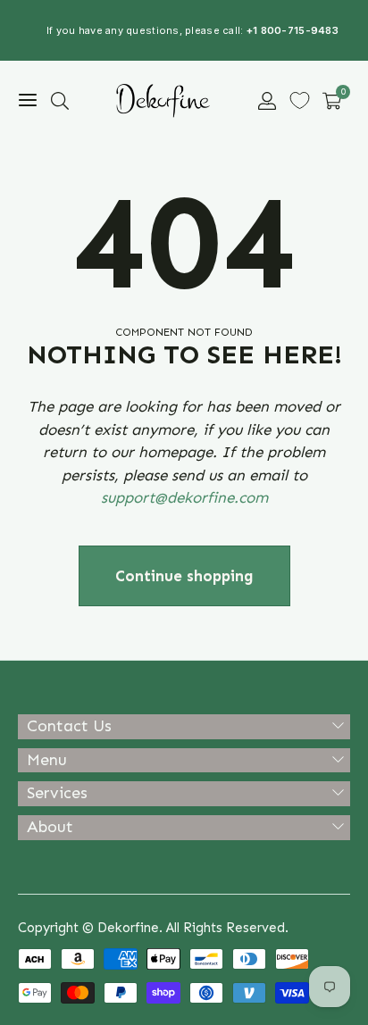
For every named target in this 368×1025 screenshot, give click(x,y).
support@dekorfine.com (184, 497)
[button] (60, 101)
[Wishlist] (299, 100)
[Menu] (27, 101)
